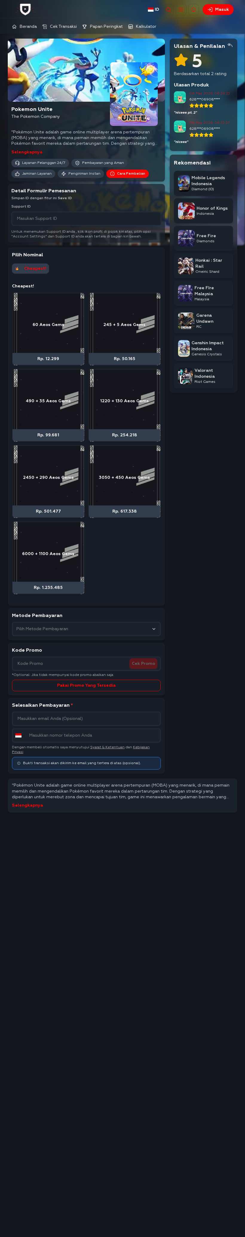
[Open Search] (168, 9)
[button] (181, 9)
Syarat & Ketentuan (107, 747)
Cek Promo (143, 664)
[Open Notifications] (193, 9)
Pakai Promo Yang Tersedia (86, 685)
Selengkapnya (26, 152)
